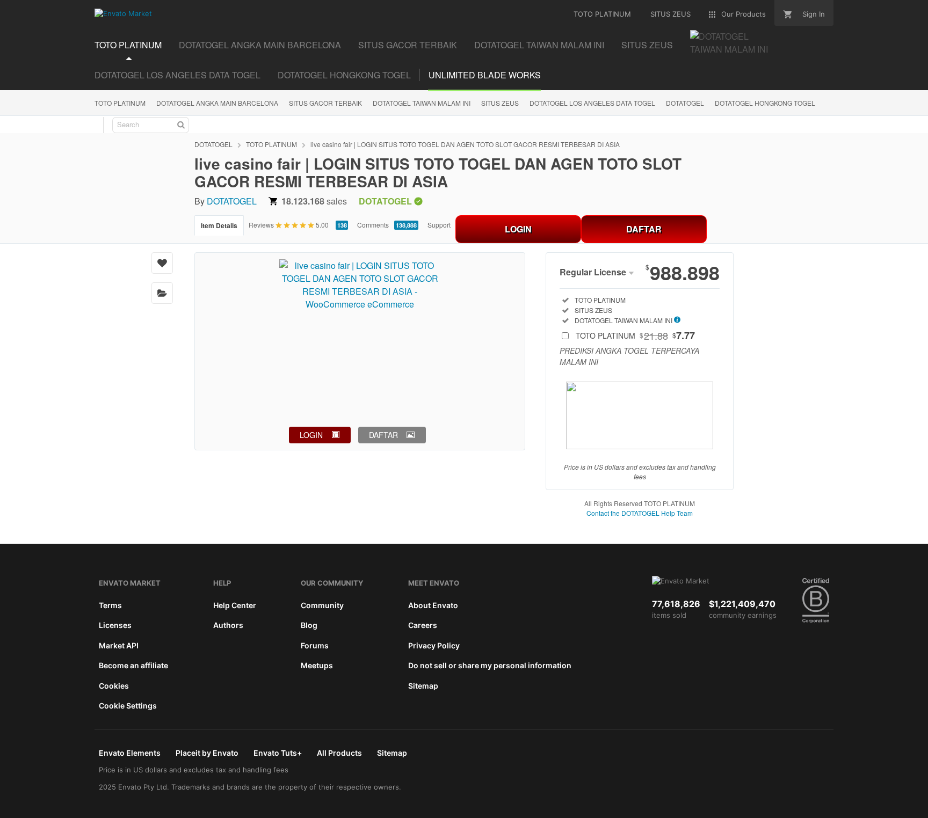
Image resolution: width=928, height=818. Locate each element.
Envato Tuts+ (277, 752)
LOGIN (518, 229)
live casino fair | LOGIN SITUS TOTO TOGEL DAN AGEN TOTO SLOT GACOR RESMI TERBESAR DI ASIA (465, 144)
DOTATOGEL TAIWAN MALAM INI (421, 102)
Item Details (219, 225)
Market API (119, 645)
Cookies (114, 685)
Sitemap (423, 685)
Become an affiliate (133, 665)
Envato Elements (130, 752)
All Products (339, 752)
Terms (110, 605)
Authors (228, 625)
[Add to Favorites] (162, 263)
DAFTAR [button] (383, 434)
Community (322, 605)
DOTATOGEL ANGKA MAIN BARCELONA (217, 102)
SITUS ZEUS (500, 102)
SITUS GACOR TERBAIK (325, 102)
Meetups (317, 665)
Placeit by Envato (207, 752)
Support (439, 224)
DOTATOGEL (685, 102)
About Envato (433, 605)
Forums (315, 645)
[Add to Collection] (162, 293)
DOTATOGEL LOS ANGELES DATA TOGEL (177, 75)
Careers (422, 625)
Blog (309, 625)
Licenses (115, 625)
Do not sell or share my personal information (489, 665)
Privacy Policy (434, 645)
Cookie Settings (128, 705)
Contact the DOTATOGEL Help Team (639, 512)
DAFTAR (644, 229)
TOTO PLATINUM (120, 102)
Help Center (234, 605)
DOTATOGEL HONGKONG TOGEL (344, 75)
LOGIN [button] (311, 434)
